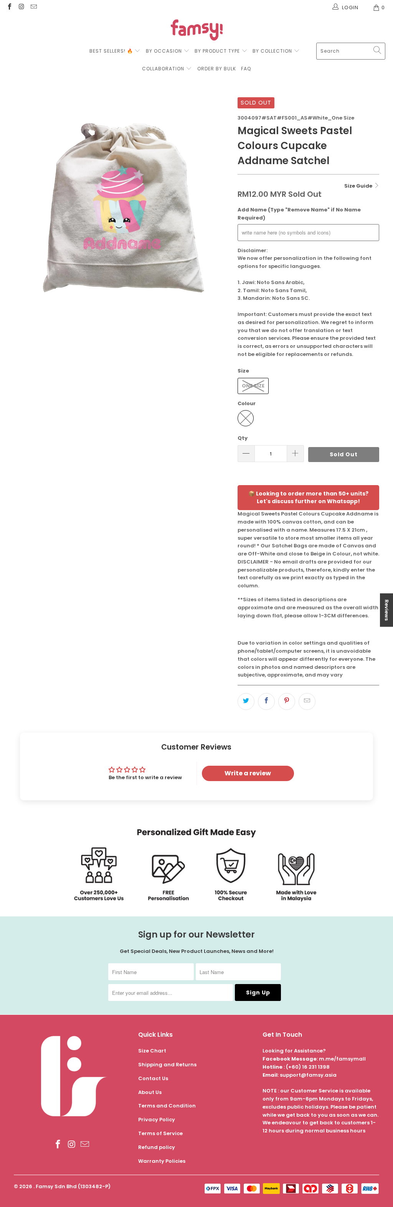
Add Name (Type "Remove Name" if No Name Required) (299, 213)
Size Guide (358, 186)
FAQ (246, 68)
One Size (253, 385)
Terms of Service (160, 1133)
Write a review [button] (248, 773)
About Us (150, 1092)
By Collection (272, 51)
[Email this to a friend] (307, 701)
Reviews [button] (386, 610)
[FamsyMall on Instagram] (21, 7)
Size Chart (152, 1050)
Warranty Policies (161, 1161)
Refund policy (156, 1147)
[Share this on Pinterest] (286, 701)
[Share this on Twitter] (246, 701)
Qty (243, 438)
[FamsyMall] (197, 31)
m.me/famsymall (342, 1058)
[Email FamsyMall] (33, 7)
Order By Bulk (216, 68)
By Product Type (217, 51)
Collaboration (164, 68)
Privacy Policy (156, 1119)
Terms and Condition (167, 1105)
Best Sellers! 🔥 (112, 51)
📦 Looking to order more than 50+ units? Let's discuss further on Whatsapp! (308, 497)
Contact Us (153, 1078)
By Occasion (164, 51)
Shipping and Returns (167, 1064)
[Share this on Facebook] (266, 701)
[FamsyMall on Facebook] (9, 7)
